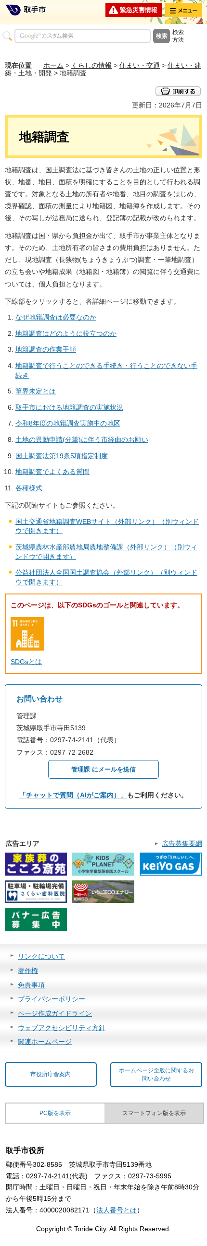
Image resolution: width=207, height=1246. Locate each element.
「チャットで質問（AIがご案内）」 (73, 795)
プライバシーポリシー (51, 999)
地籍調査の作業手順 (45, 349)
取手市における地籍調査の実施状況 (69, 407)
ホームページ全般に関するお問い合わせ (156, 1074)
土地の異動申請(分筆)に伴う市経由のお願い (81, 439)
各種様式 (28, 488)
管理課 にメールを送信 (103, 769)
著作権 (28, 970)
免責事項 (31, 985)
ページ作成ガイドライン (55, 1013)
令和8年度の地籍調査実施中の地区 (67, 423)
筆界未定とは (35, 391)
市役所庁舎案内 (50, 1074)
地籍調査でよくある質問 (52, 471)
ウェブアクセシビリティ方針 (61, 1028)
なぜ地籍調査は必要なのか (55, 317)
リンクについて (41, 956)
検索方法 (178, 36)
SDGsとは (26, 661)
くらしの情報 (91, 65)
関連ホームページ (45, 1041)
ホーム (53, 65)
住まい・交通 (139, 65)
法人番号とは (116, 1210)
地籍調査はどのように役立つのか (65, 333)
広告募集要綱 (182, 843)
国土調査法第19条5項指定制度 (61, 456)
